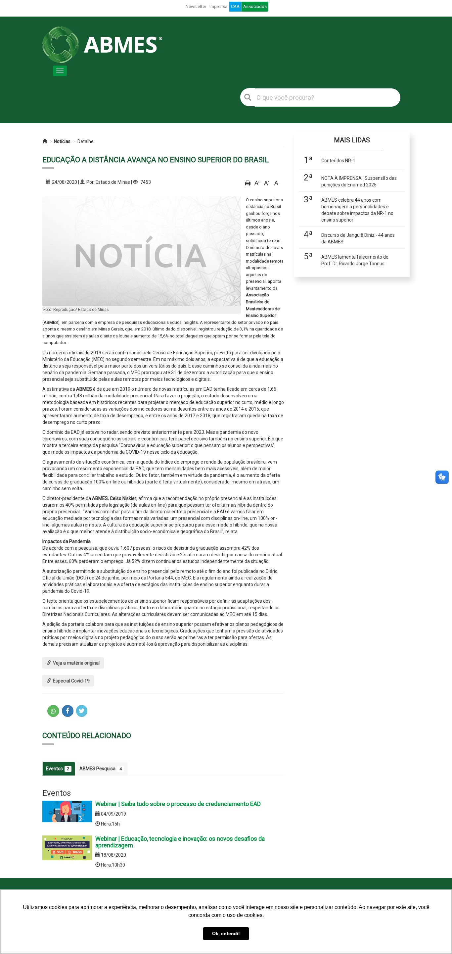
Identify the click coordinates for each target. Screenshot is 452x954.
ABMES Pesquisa (100, 768)
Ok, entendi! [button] (226, 933)
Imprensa (218, 6)
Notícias (62, 141)
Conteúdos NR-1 (338, 160)
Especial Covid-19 (71, 680)
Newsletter (196, 6)
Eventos (57, 768)
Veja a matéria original (76, 663)
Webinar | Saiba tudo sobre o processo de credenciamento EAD (178, 803)
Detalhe (85, 141)
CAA (235, 6)
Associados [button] (255, 6)
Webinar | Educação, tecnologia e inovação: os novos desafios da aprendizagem (180, 842)
